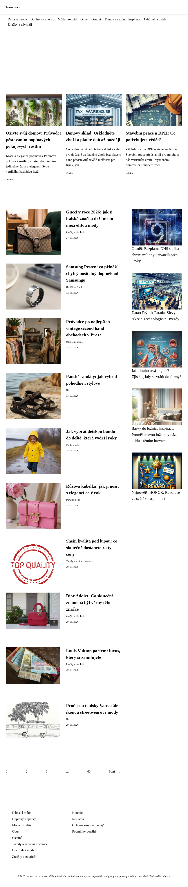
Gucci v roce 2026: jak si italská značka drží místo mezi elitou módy (89, 219)
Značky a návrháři (20, 24)
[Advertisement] (94, 54)
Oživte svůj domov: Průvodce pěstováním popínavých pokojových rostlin (34, 140)
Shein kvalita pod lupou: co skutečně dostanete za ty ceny (91, 548)
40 (89, 771)
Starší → (115, 771)
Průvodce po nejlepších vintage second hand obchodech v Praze (88, 328)
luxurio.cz (13, 7)
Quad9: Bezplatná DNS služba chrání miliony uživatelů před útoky (155, 254)
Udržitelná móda (155, 19)
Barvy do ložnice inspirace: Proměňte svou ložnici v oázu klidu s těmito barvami (155, 434)
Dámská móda (17, 19)
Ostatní (96, 19)
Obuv (84, 19)
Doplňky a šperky (42, 19)
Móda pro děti (67, 19)
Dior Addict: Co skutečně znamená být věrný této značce (90, 602)
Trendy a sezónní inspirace (122, 19)
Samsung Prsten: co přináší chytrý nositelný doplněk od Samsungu (92, 273)
